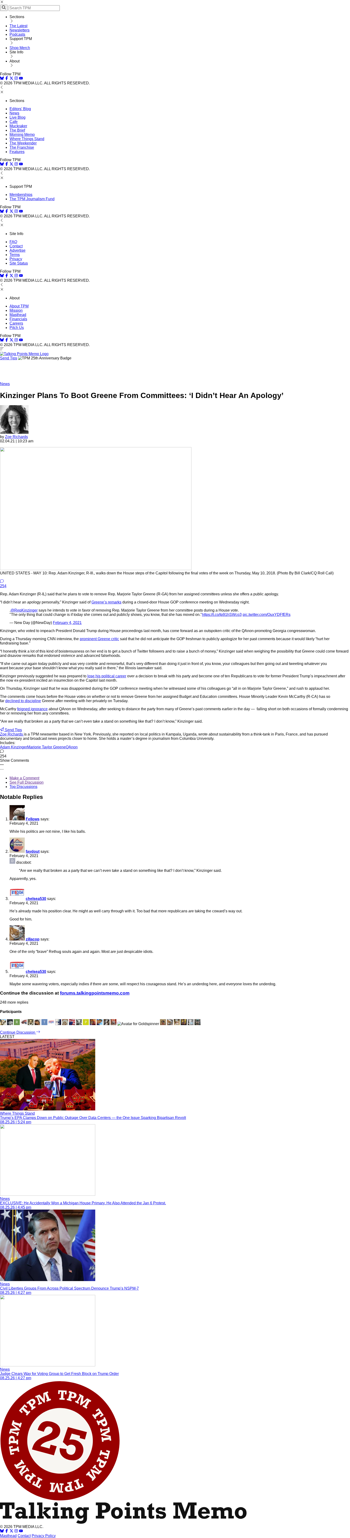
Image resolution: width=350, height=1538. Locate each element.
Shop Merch (20, 48)
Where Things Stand (27, 139)
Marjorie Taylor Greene (46, 747)
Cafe (14, 122)
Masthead (18, 315)
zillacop (33, 939)
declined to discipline (23, 701)
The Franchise (22, 147)
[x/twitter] (12, 79)
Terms (15, 255)
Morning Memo (22, 135)
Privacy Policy (44, 1536)
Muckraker (18, 126)
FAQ (13, 242)
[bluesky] (2, 79)
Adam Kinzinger (13, 747)
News (14, 113)
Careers (16, 323)
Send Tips (8, 358)
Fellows (33, 819)
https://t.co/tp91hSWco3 (222, 615)
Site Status (19, 263)
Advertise (17, 250)
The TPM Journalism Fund (32, 199)
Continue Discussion (18, 1032)
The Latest (18, 26)
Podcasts (17, 34)
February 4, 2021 (67, 623)
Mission (16, 310)
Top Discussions (23, 787)
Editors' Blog (20, 109)
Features (17, 152)
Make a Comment (24, 778)
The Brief (17, 130)
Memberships (21, 195)
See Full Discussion (27, 782)
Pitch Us (17, 328)
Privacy (16, 259)
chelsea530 (36, 899)
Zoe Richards (16, 437)
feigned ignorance (32, 709)
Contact (16, 246)
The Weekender (23, 143)
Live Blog (17, 117)
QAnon (72, 747)
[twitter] (11, 1531)
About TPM (19, 306)
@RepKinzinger (24, 610)
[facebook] (7, 79)
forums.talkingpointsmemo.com (95, 993)
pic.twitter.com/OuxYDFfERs (266, 615)
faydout (33, 851)
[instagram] (16, 79)
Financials (18, 319)
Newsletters (20, 30)
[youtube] (21, 79)
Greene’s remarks (106, 602)
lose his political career (106, 676)
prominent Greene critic (99, 639)
